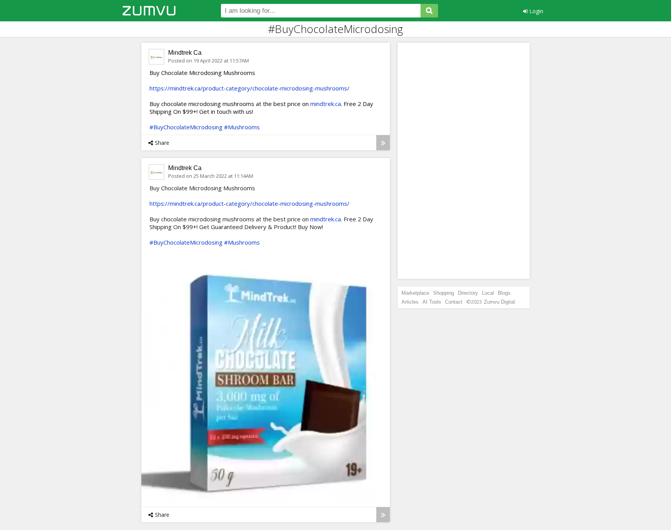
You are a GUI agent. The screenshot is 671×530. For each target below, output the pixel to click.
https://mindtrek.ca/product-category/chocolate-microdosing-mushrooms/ (249, 88)
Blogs (504, 292)
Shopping (443, 292)
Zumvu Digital (499, 301)
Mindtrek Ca (185, 52)
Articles (410, 301)
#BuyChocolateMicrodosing (186, 127)
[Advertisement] (463, 160)
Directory (468, 292)
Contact (453, 301)
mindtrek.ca (325, 104)
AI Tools (431, 301)
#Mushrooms (242, 127)
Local (488, 292)
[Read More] (383, 142)
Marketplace (415, 292)
